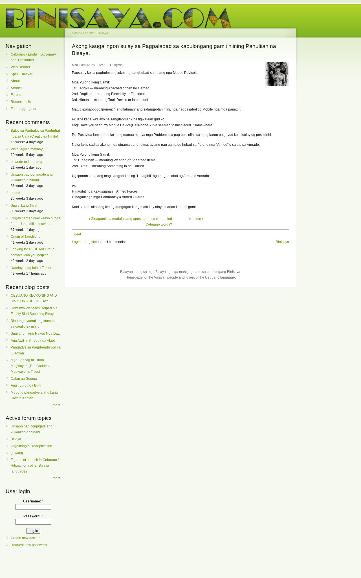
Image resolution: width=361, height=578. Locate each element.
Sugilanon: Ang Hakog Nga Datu (36, 334)
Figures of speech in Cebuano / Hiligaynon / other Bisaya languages (35, 465)
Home (76, 33)
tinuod (15, 193)
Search (16, 88)
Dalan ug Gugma (24, 379)
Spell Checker (21, 74)
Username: (33, 501)
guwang (17, 453)
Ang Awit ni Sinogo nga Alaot (33, 341)
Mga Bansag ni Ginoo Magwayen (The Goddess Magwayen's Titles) (30, 366)
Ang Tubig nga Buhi (26, 385)
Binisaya (102, 33)
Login (76, 242)
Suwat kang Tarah (24, 206)
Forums (16, 95)
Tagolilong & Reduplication (31, 446)
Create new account (26, 538)
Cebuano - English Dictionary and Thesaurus (33, 57)
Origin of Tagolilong (26, 237)
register (91, 242)
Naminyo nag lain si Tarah (31, 268)
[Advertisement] (322, 129)
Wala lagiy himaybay (27, 149)
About (15, 81)
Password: (33, 516)
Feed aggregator (23, 109)
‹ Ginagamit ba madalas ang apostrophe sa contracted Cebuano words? (130, 221)
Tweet (76, 234)
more (57, 405)
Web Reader (20, 67)
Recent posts (21, 102)
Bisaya (16, 439)
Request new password (29, 545)
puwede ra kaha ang (26, 162)
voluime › (196, 219)
